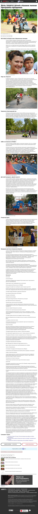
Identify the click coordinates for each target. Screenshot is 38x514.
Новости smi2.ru (4, 485)
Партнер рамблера (16, 510)
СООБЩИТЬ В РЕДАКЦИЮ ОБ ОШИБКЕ (31, 492)
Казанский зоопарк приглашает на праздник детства (13, 471)
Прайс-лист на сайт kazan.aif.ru (24, 491)
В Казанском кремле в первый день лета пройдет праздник (20, 440)
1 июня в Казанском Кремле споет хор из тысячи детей (13, 468)
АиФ (9, 33)
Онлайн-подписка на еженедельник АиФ (14, 490)
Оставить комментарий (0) (30, 444)
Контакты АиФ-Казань (31, 490)
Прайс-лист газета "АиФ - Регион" (13, 491)
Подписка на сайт (24, 490)
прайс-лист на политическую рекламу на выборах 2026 (16, 492)
